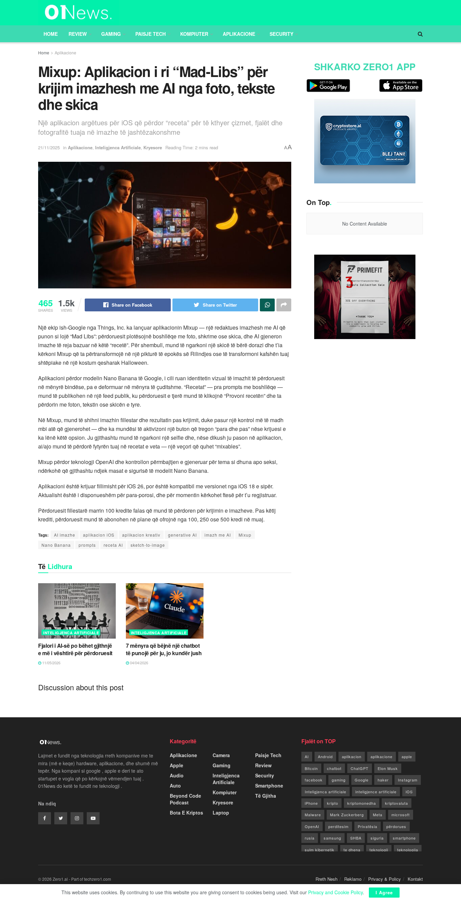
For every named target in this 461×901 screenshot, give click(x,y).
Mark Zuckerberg (347, 814)
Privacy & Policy (384, 879)
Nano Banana (56, 545)
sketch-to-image (148, 545)
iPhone (311, 803)
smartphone (404, 838)
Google (362, 779)
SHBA (355, 838)
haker (383, 779)
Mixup (245, 535)
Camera (221, 755)
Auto (175, 785)
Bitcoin (311, 768)
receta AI (113, 545)
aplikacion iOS (98, 535)
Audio (177, 775)
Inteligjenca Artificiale (118, 147)
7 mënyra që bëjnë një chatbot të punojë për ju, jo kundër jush (164, 649)
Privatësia (367, 826)
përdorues (396, 826)
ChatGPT (360, 768)
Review (78, 33)
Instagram (407, 779)
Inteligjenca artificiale (325, 791)
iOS (409, 791)
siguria (377, 838)
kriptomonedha (361, 803)
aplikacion (351, 756)
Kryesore (152, 147)
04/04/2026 (138, 662)
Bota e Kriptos (186, 812)
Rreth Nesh (326, 879)
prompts (87, 545)
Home (51, 33)
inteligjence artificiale (376, 791)
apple (407, 756)
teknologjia (407, 849)
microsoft (400, 814)
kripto (332, 803)
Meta (377, 814)
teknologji (379, 849)
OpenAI (312, 826)
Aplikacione (239, 33)
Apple (176, 765)
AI (307, 756)
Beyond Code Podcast (185, 799)
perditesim (338, 826)
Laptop (221, 812)
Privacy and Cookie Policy (335, 892)
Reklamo (352, 879)
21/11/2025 (49, 147)
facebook (314, 779)
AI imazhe (64, 535)
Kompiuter (194, 33)
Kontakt (415, 879)
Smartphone (269, 785)
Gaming (111, 33)
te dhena (352, 849)
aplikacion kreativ (141, 535)
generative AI (182, 535)
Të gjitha (265, 795)
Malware (313, 814)
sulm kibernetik (319, 849)
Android (325, 756)
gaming (339, 779)
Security (281, 33)
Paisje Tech (150, 33)
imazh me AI (218, 535)
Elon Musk (388, 768)
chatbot (334, 768)
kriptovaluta (396, 803)
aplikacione (381, 756)
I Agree (384, 892)
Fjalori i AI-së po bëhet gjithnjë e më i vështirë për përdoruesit (75, 649)
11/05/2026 (50, 662)
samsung (332, 838)
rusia (310, 838)
